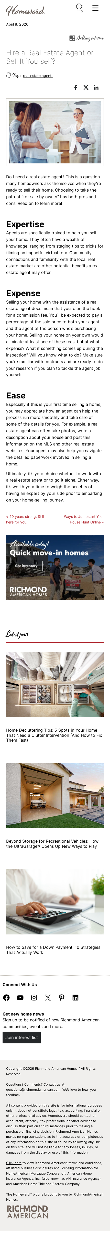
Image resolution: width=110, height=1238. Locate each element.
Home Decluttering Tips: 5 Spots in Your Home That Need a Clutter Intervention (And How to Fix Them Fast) (54, 735)
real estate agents (38, 75)
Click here (13, 1163)
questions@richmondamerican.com (33, 1089)
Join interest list (21, 1037)
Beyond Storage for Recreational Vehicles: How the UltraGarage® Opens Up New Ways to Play (52, 844)
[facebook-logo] (78, 88)
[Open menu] (80, 8)
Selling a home (90, 38)
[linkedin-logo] (99, 88)
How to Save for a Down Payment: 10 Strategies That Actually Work (53, 950)
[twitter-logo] (88, 88)
